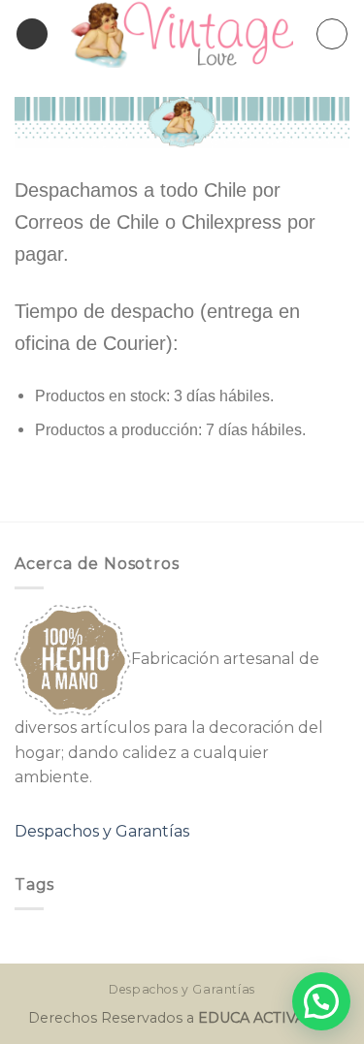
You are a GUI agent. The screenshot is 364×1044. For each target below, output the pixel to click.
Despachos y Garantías (102, 831)
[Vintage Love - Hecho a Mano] (182, 34)
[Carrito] (331, 33)
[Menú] (32, 34)
